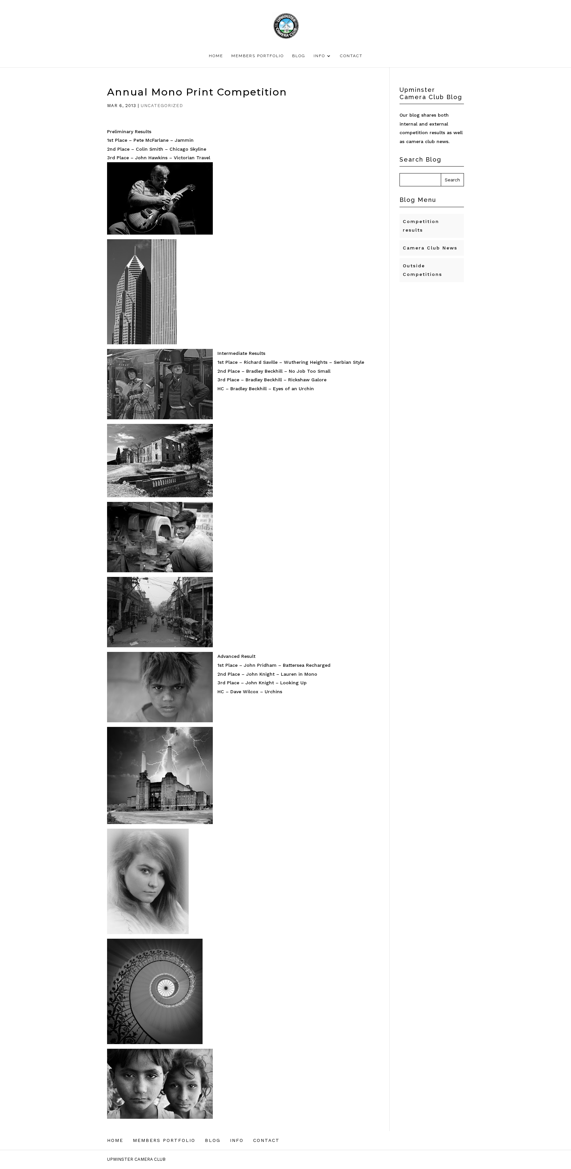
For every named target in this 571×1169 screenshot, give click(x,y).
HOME (216, 56)
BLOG (298, 56)
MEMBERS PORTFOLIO (257, 56)
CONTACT (351, 56)
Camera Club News (430, 247)
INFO (319, 56)
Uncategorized (162, 105)
